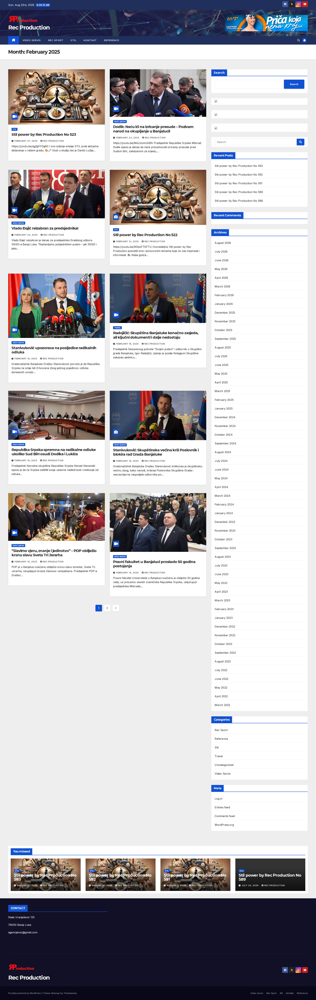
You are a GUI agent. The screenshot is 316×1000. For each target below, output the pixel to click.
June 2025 (221, 365)
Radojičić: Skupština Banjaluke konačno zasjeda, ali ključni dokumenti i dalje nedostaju (155, 335)
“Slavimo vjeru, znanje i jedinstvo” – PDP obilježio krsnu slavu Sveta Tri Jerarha (54, 553)
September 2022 (225, 652)
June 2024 (222, 469)
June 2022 (221, 678)
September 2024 (225, 443)
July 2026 (221, 251)
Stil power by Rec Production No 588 (239, 200)
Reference (111, 40)
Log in (218, 798)
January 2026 (224, 304)
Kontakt (90, 40)
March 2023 (222, 600)
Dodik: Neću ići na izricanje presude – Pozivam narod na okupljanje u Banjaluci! (153, 129)
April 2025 (221, 382)
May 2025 (221, 373)
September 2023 (225, 548)
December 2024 (225, 417)
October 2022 (223, 644)
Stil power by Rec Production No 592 (239, 174)
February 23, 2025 (128, 137)
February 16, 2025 (26, 561)
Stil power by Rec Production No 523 (44, 134)
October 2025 (223, 330)
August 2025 (223, 347)
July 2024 (221, 460)
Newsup (55, 993)
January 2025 (223, 408)
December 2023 (225, 522)
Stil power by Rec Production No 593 (239, 165)
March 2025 (222, 391)
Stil (73, 40)
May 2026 (221, 269)
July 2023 (221, 565)
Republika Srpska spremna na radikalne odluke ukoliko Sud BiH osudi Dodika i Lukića (54, 452)
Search (219, 73)
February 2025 (224, 399)
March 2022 (222, 705)
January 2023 (223, 617)
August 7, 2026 (177, 885)
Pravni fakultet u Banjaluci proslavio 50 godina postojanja (154, 564)
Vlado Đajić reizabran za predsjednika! (45, 228)
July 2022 (221, 670)
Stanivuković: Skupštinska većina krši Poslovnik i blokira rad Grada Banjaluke (156, 452)
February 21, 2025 (127, 241)
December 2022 (225, 626)
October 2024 (223, 434)
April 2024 (221, 487)
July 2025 (221, 356)
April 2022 (221, 696)
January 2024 (224, 513)
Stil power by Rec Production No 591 (238, 183)
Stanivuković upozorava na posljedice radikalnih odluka (54, 350)
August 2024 (223, 452)
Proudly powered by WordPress (24, 993)
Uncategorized (224, 765)
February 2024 (224, 504)
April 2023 (221, 591)
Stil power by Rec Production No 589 (239, 192)
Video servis (32, 40)
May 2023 (221, 583)
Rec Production (29, 27)
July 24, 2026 (250, 885)
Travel (117, 328)
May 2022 (221, 687)
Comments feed (225, 816)
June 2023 (221, 574)
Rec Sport (55, 40)
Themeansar (70, 993)
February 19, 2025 (26, 358)
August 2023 (223, 556)
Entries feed (222, 807)
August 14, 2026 (102, 885)
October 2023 (223, 539)
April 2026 (221, 277)
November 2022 (225, 635)
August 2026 (223, 242)
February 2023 (224, 609)
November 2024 (225, 426)
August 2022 (223, 661)
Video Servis (120, 122)
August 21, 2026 (27, 885)
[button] (298, 40)
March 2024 (222, 495)
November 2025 (225, 321)
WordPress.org (224, 824)
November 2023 (225, 530)
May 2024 (221, 478)
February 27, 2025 (26, 141)
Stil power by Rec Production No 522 (145, 235)
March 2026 (222, 286)
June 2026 (221, 260)
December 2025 (225, 312)
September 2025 (225, 338)
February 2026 (224, 295)
